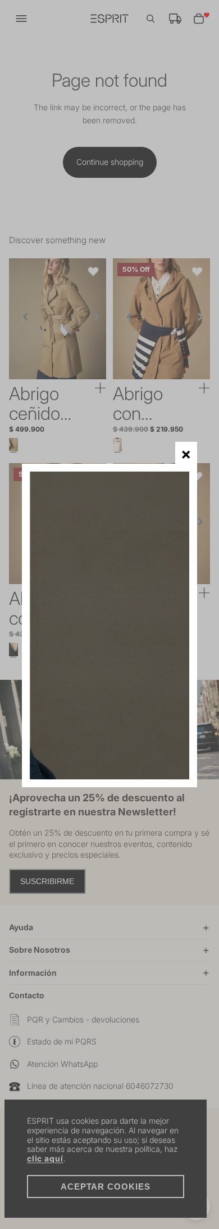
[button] (186, 453)
